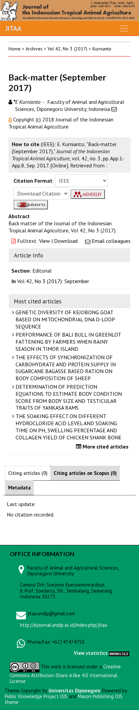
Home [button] (14, 49)
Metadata (19, 487)
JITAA (13, 28)
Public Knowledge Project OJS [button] (36, 696)
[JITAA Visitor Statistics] (119, 653)
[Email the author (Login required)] (114, 109)
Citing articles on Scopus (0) (85, 473)
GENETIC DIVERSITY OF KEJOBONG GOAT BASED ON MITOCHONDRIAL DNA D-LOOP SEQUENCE (64, 319)
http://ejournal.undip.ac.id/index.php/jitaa (63, 625)
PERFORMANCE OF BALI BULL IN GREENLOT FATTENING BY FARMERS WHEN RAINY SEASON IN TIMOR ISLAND (67, 341)
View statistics (91, 653)
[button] (10, 119)
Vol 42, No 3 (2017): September (53, 281)
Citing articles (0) (28, 473)
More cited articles (105, 446)
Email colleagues (111, 240)
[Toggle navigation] (124, 28)
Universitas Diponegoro (74, 690)
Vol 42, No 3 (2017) (67, 49)
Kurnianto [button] (101, 49)
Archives (34, 49)
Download (66, 240)
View (44, 240)
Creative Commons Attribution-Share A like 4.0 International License (65, 673)
